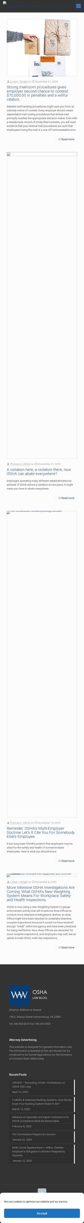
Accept (42, 1213)
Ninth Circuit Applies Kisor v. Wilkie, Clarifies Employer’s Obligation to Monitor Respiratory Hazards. (38, 1151)
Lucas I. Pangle (19, 81)
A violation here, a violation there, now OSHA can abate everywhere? (39, 471)
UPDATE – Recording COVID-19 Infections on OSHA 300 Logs (38, 1084)
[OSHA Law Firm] (43, 6)
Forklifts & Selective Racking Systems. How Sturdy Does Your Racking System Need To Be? (42, 1101)
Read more (67, 139)
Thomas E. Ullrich (20, 464)
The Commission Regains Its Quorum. (34, 1134)
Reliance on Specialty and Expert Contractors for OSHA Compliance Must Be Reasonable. (40, 1119)
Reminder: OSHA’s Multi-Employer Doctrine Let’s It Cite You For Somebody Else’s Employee (41, 832)
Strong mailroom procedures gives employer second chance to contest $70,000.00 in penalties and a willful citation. (37, 93)
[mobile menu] (78, 6)
